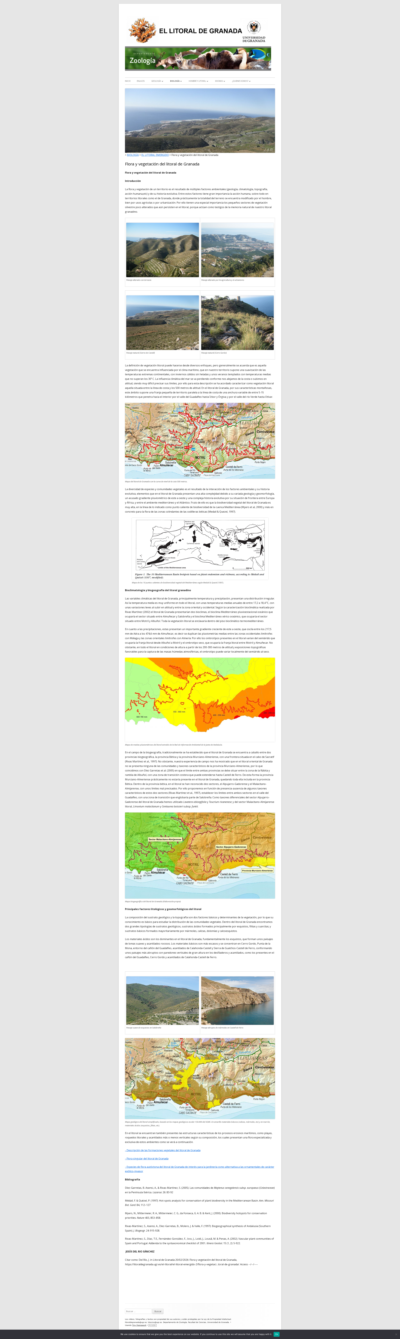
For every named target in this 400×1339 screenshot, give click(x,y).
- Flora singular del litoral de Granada (146, 1158)
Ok (276, 1334)
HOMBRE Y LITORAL (197, 81)
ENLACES (141, 81)
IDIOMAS (219, 81)
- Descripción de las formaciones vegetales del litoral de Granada (162, 1150)
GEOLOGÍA (156, 81)
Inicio (128, 81)
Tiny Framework (139, 1325)
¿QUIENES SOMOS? (240, 81)
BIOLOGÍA (175, 81)
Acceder (152, 1325)
